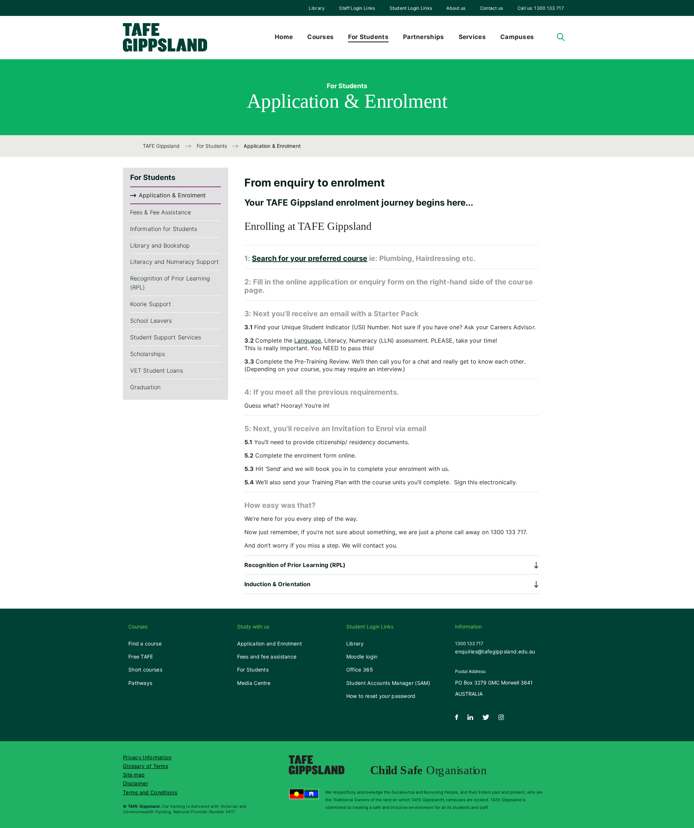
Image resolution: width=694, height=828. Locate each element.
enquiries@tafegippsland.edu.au (495, 651)
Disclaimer (135, 783)
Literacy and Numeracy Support (174, 262)
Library (317, 8)
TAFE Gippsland (162, 146)
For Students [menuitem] (368, 36)
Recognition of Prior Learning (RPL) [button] (295, 565)
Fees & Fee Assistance (160, 212)
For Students (212, 146)
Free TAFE (140, 656)
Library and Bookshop (160, 245)
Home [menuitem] (284, 36)
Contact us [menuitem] (491, 8)
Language (307, 340)
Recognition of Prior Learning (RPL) (170, 283)
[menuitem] (316, 8)
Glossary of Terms (145, 766)
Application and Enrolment (269, 643)
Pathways (140, 683)
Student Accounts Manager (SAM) (388, 683)
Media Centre (253, 683)
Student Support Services (165, 337)
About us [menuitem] (455, 8)
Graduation (145, 387)
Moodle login (362, 656)
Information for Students (163, 228)
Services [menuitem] (472, 36)
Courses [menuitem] (320, 36)
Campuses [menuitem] (517, 36)
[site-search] (561, 37)
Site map (134, 775)
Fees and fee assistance (266, 656)
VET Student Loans (156, 370)
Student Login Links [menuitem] (411, 8)
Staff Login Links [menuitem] (357, 8)
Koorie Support (150, 304)
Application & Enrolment (172, 195)
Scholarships (147, 354)
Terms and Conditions (150, 792)
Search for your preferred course (309, 258)
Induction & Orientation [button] (277, 584)
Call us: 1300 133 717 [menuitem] (541, 8)
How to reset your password (381, 696)
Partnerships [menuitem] (423, 36)
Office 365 (359, 669)
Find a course (145, 643)
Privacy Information (147, 757)
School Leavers (151, 321)
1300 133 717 (469, 643)
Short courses (145, 669)
